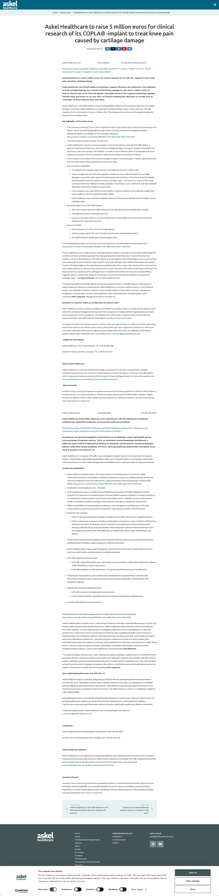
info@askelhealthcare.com (162, 836)
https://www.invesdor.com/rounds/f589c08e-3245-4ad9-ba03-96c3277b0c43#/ (101, 137)
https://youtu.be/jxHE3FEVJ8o (101, 765)
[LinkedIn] (153, 844)
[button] (215, 5)
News (77, 846)
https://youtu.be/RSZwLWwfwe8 (103, 379)
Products (79, 855)
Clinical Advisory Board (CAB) (87, 862)
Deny (192, 889)
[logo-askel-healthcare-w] (10, 4)
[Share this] (107, 49)
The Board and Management (87, 840)
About (77, 836)
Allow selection (193, 881)
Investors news (65, 12)
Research (79, 865)
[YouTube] (160, 844)
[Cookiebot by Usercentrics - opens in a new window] (21, 891)
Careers (78, 843)
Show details (137, 889)
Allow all (193, 873)
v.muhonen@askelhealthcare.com (125, 334)
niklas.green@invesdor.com (118, 324)
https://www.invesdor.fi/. (91, 793)
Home (55, 12)
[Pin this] (124, 49)
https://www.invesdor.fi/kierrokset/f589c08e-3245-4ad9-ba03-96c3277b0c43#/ (107, 484)
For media (79, 852)
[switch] (77, 889)
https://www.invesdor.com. (78, 401)
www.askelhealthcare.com (73, 379)
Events (78, 849)
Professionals (81, 859)
